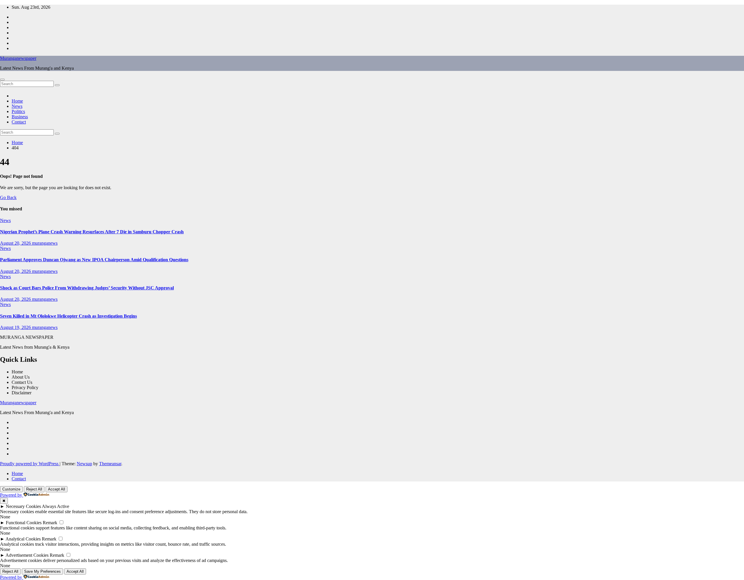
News (17, 106)
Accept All (56, 489)
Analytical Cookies (23, 538)
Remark (50, 522)
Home (17, 101)
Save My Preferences (42, 571)
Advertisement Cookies (27, 555)
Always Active (55, 506)
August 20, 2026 (16, 243)
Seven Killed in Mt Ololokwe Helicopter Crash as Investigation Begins (68, 316)
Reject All (34, 489)
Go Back (8, 197)
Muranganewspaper (18, 58)
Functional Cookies (24, 522)
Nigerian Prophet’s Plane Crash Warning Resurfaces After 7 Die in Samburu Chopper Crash (92, 231)
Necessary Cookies (23, 506)
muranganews (45, 243)
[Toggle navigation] (2, 79)
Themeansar (110, 463)
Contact (19, 121)
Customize (11, 489)
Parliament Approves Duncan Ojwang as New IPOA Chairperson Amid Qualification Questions (94, 259)
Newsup (84, 463)
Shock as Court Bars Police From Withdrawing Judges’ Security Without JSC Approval (87, 287)
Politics (18, 111)
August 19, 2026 (16, 327)
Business (20, 116)
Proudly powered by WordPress (30, 463)
